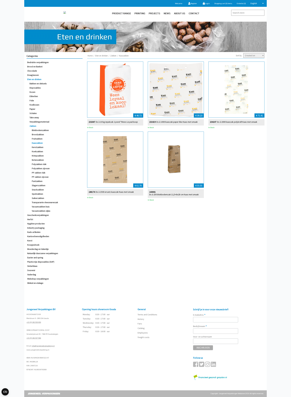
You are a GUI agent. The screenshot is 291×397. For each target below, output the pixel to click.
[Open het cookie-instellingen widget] (5, 391)
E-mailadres (199, 315)
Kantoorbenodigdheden (38, 236)
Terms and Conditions (147, 314)
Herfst (30, 219)
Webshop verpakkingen (38, 278)
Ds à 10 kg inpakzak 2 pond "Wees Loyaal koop (117, 122)
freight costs (143, 337)
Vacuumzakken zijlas (41, 210)
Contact (194, 13)
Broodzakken (38, 134)
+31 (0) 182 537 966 (34, 338)
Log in (207, 3)
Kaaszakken (37, 143)
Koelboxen (34, 104)
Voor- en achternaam (202, 336)
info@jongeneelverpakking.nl (43, 346)
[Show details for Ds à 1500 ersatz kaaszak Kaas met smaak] (115, 160)
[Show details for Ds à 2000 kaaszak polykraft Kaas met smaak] (236, 90)
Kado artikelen (33, 232)
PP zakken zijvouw (40, 177)
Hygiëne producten (36, 223)
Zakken (33, 126)
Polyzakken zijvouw (41, 168)
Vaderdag (31, 274)
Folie (32, 100)
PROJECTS (154, 13)
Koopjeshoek (33, 244)
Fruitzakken (37, 138)
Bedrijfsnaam (200, 326)
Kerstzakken (37, 147)
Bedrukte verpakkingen (38, 62)
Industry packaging (36, 227)
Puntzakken (37, 181)
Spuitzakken (37, 194)
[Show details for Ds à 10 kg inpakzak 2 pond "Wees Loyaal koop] (115, 90)
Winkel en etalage (35, 283)
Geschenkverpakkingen (38, 215)
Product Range (121, 13)
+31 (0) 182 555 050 (34, 322)
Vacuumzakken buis (41, 206)
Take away (34, 117)
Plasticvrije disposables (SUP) (40, 261)
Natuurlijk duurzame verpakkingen (42, 253)
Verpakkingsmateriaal (39, 121)
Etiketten (34, 96)
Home (90, 55)
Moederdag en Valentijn (38, 249)
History (141, 319)
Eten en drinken (34, 79)
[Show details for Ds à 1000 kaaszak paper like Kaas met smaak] (176, 90)
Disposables (35, 87)
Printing (139, 13)
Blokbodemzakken (40, 130)
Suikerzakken (38, 198)
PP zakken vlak (38, 172)
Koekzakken (37, 151)
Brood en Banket (34, 66)
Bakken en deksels (38, 83)
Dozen (32, 92)
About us (179, 13)
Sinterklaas (32, 266)
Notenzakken (38, 160)
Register (193, 3)
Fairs (140, 323)
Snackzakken (38, 189)
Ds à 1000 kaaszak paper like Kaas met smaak (177, 122)
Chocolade (32, 70)
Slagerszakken (38, 185)
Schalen (33, 113)
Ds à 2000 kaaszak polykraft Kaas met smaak (237, 122)
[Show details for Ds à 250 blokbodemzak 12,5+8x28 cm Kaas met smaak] (176, 160)
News (167, 13)
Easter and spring (35, 257)
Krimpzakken (38, 155)
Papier (32, 109)
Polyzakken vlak (39, 164)
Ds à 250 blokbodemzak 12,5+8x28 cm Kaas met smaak (174, 194)
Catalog (141, 328)
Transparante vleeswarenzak (45, 202)
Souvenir (31, 270)
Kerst (29, 240)
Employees (143, 332)
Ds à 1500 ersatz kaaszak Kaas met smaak (115, 192)
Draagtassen (33, 75)
